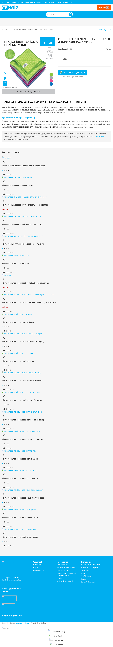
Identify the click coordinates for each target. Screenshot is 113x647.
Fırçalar (59, 578)
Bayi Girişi (102, 8)
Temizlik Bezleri (62, 565)
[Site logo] (10, 7)
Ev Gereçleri (85, 570)
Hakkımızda (37, 565)
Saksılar (84, 579)
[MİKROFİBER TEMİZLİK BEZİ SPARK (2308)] (19, 529)
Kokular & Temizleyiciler (89, 567)
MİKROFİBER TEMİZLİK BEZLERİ (40, 29)
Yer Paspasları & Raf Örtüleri (91, 565)
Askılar (83, 573)
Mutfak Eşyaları (86, 576)
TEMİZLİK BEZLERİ (18, 29)
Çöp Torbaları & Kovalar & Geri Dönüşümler (66, 574)
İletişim (35, 567)
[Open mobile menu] (42, 14)
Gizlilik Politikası (38, 570)
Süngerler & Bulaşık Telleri (66, 567)
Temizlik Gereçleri (63, 570)
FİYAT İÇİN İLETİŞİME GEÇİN (74, 73)
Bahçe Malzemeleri (88, 582)
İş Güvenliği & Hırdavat (65, 581)
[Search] (70, 14)
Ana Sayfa (5, 29)
